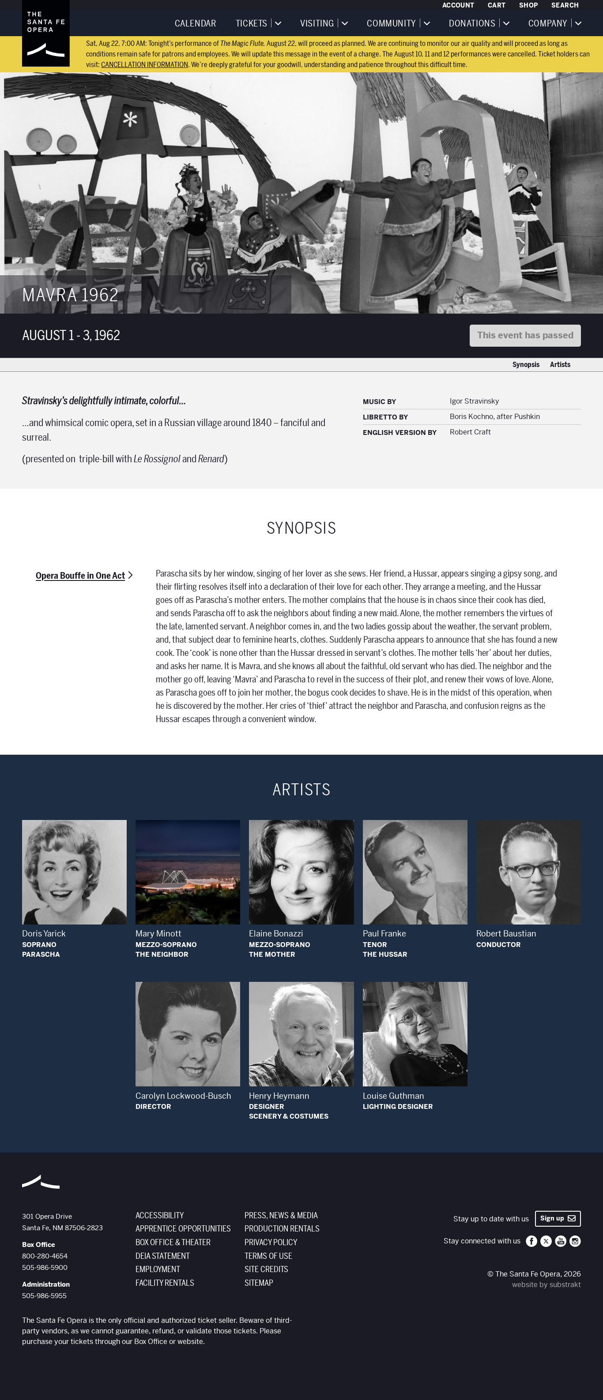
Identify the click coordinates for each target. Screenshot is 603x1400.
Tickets (252, 23)
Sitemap (259, 1283)
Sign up (554, 1218)
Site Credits (266, 1269)
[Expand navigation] (278, 23)
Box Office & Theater (173, 1242)
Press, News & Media (281, 1215)
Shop (528, 5)
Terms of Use (268, 1256)
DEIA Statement (163, 1256)
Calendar (195, 23)
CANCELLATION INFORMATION (144, 65)
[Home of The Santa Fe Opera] (46, 33)
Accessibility (160, 1215)
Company (548, 23)
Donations (472, 23)
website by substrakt (546, 1284)
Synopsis (526, 365)
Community (391, 23)
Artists (560, 365)
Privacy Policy (271, 1242)
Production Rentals (282, 1229)
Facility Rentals (165, 1283)
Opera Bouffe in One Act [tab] (80, 576)
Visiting (317, 23)
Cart (497, 5)
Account (458, 5)
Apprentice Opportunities (183, 1229)
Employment (158, 1269)
